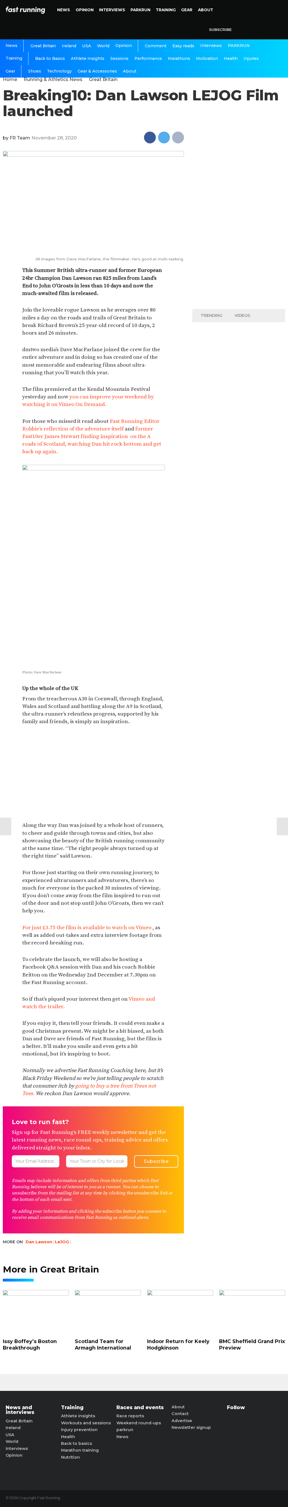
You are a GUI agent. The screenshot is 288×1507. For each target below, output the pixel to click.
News (63, 10)
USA (86, 45)
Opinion (85, 10)
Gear (186, 10)
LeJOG (62, 1241)
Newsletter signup (191, 1427)
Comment (155, 45)
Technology (59, 71)
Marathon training (80, 1450)
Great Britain (43, 45)
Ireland (69, 45)
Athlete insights (78, 1416)
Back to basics (76, 1443)
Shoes (34, 71)
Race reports (130, 1416)
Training (166, 10)
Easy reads (183, 45)
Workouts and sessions (86, 1423)
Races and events (140, 1407)
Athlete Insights (87, 58)
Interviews (112, 10)
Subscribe (220, 29)
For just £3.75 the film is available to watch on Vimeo (87, 927)
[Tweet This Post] (164, 137)
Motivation (207, 58)
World (103, 45)
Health (231, 58)
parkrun (124, 1430)
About (205, 10)
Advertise (182, 1421)
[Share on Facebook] (150, 137)
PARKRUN (140, 10)
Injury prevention (79, 1430)
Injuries (251, 58)
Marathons (179, 58)
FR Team (20, 138)
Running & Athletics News (53, 79)
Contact (180, 1414)
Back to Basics (50, 58)
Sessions (119, 58)
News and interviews (20, 1410)
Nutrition (70, 1457)
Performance (148, 58)
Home (10, 79)
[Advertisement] (93, 773)
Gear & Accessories (97, 71)
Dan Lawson (39, 1241)
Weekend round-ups (138, 1423)
